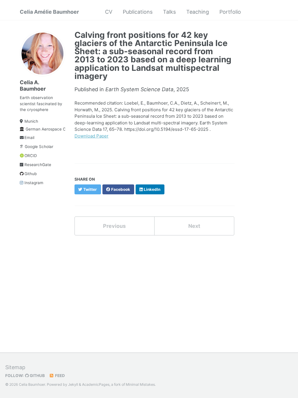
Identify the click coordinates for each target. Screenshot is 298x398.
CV (108, 12)
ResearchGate (37, 164)
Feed (59, 375)
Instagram (33, 182)
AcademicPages (95, 384)
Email (29, 137)
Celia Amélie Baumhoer (49, 12)
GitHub (37, 375)
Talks (169, 12)
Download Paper (91, 136)
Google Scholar (39, 146)
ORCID (30, 155)
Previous (114, 226)
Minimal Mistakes (140, 384)
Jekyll (73, 384)
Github (30, 173)
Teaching (197, 12)
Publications (137, 12)
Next (194, 226)
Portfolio (230, 12)
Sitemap (15, 367)
